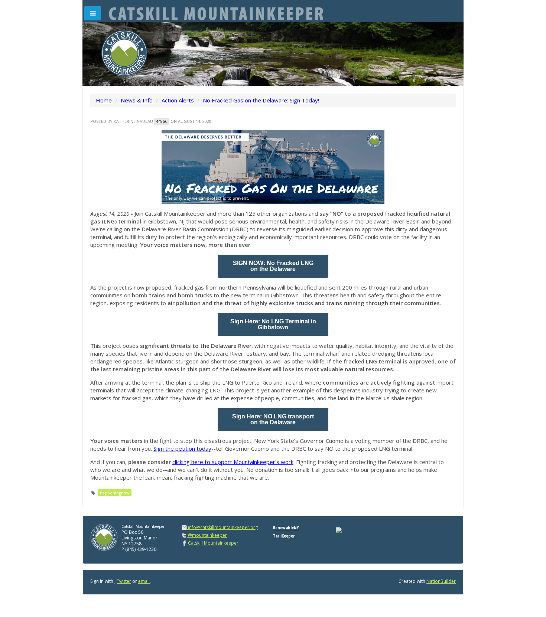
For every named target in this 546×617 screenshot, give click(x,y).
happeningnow (115, 493)
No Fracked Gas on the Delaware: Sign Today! (261, 100)
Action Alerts (178, 100)
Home (104, 100)
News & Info (137, 100)
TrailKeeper (284, 536)
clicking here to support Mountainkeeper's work (232, 462)
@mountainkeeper (207, 535)
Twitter (124, 581)
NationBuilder (441, 581)
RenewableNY (286, 528)
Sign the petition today (182, 448)
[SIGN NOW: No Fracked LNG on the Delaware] (273, 266)
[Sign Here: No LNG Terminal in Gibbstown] (273, 324)
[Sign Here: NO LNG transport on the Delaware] (273, 419)
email (144, 581)
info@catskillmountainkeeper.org (223, 527)
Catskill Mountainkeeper (212, 543)
